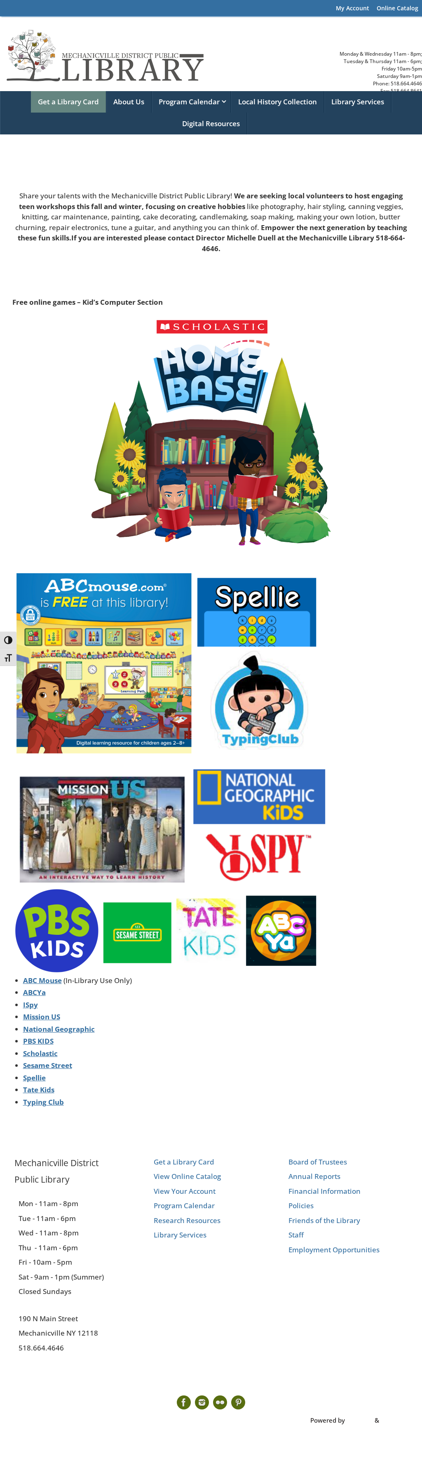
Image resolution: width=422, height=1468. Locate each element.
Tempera (360, 1420)
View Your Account (185, 1191)
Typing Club (43, 1102)
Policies (301, 1205)
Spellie (34, 1077)
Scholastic (40, 1053)
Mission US (41, 1016)
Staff (296, 1235)
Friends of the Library (324, 1220)
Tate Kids (38, 1089)
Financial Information (324, 1191)
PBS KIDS (38, 1041)
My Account (352, 8)
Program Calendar (184, 1205)
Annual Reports (314, 1176)
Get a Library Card (184, 1162)
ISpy (30, 1004)
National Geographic (59, 1029)
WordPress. (397, 1420)
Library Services (180, 1235)
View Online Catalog (187, 1176)
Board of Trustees (317, 1162)
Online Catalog (397, 8)
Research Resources (187, 1220)
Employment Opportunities (334, 1249)
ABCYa (34, 992)
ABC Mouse (42, 980)
